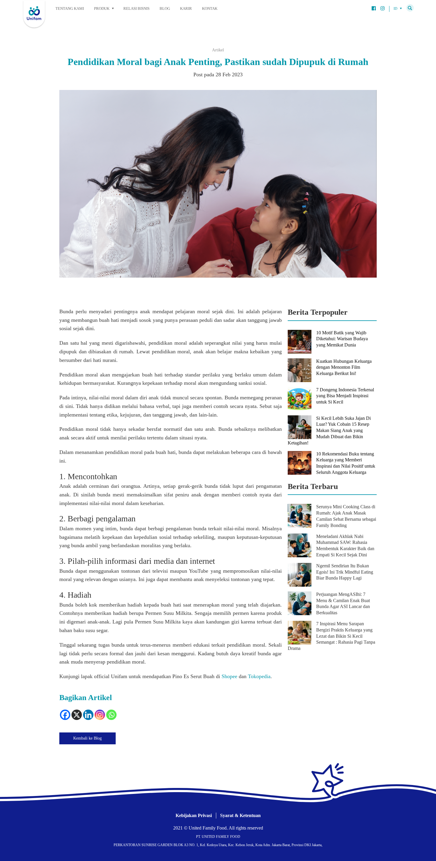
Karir (186, 8)
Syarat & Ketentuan (240, 815)
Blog (165, 8)
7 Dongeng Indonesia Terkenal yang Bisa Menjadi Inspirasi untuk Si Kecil (345, 396)
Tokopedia (259, 676)
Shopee (229, 676)
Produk (101, 8)
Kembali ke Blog (87, 738)
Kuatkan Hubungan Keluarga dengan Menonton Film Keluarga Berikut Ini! (344, 367)
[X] (76, 715)
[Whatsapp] (111, 715)
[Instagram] (100, 715)
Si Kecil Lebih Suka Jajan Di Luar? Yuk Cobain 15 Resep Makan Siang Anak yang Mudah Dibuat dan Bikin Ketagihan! (329, 430)
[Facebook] (65, 715)
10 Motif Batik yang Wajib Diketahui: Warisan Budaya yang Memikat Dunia (342, 339)
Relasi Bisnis (136, 8)
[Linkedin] (88, 715)
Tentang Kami (69, 8)
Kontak (209, 8)
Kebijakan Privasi (194, 815)
